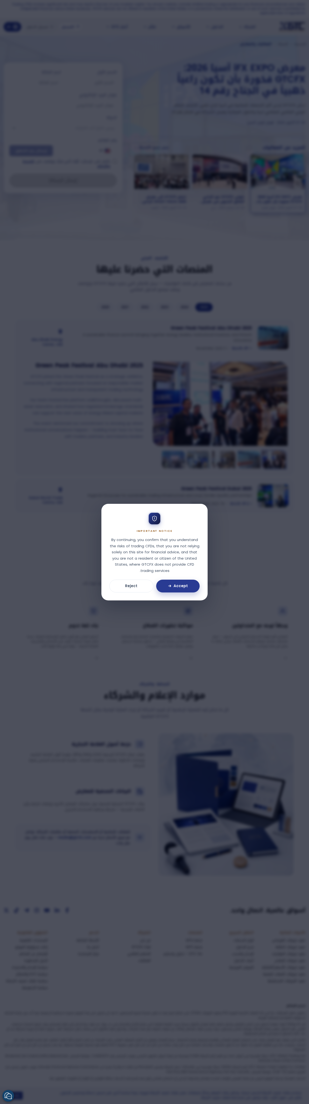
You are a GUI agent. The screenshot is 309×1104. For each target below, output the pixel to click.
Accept (181, 586)
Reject (131, 586)
